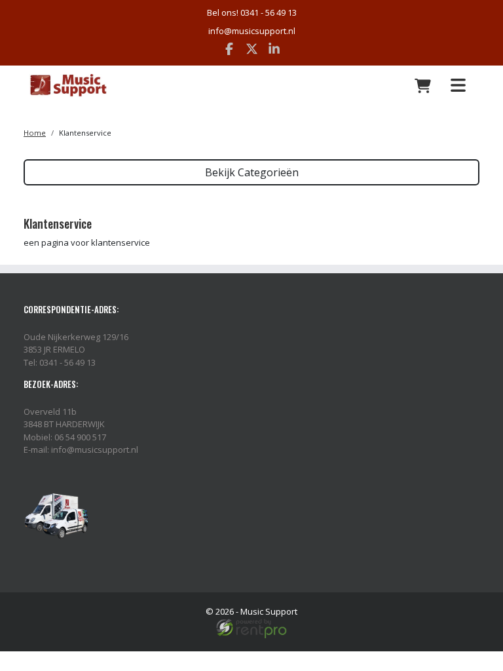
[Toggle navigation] (457, 85)
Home (35, 133)
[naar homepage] (103, 86)
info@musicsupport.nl (251, 31)
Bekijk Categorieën (252, 172)
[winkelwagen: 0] (423, 85)
